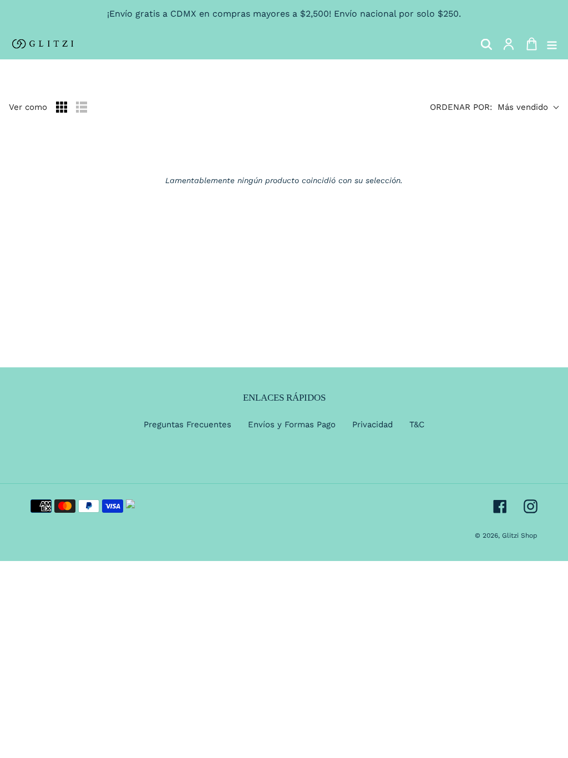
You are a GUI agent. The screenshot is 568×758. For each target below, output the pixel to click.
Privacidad (372, 424)
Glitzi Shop (519, 535)
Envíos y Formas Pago (292, 424)
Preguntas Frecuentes (187, 424)
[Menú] (552, 44)
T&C (416, 424)
